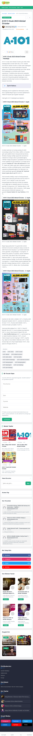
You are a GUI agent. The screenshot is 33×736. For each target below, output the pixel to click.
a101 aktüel (6, 354)
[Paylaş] (3, 51)
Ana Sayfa (4, 13)
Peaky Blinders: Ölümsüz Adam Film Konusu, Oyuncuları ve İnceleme (17, 697)
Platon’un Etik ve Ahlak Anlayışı (13, 706)
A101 (21, 63)
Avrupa (21, 625)
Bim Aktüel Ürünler (9, 438)
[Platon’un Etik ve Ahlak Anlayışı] (9, 610)
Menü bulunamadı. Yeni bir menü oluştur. (12, 686)
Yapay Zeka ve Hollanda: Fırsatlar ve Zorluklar (17, 710)
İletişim (3, 675)
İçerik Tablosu (11, 86)
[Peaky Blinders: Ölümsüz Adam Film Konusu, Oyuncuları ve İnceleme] (9, 584)
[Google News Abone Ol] (10, 51)
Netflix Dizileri (5, 7)
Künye (2, 677)
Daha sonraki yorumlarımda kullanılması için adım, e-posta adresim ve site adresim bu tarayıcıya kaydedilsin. (16, 413)
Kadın (18, 7)
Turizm (22, 7)
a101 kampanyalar (8, 362)
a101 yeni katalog (7, 367)
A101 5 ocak (19, 351)
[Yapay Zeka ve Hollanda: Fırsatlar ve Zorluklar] (24, 610)
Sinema (6, 599)
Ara (28, 483)
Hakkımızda (4, 673)
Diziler (5, 637)
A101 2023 (10, 351)
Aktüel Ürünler (11, 13)
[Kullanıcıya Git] (4, 507)
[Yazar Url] (3, 26)
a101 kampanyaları (20, 362)
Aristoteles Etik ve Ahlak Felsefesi (14, 701)
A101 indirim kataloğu (9, 359)
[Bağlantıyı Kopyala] (26, 17)
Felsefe (20, 599)
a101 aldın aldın (7, 357)
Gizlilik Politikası (5, 671)
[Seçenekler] (30, 52)
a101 (4, 351)
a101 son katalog (18, 365)
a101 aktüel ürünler (16, 354)
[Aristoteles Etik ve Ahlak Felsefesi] (24, 584)
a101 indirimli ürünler (23, 359)
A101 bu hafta (17, 357)
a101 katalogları (7, 365)
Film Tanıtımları (12, 7)
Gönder (7, 419)
